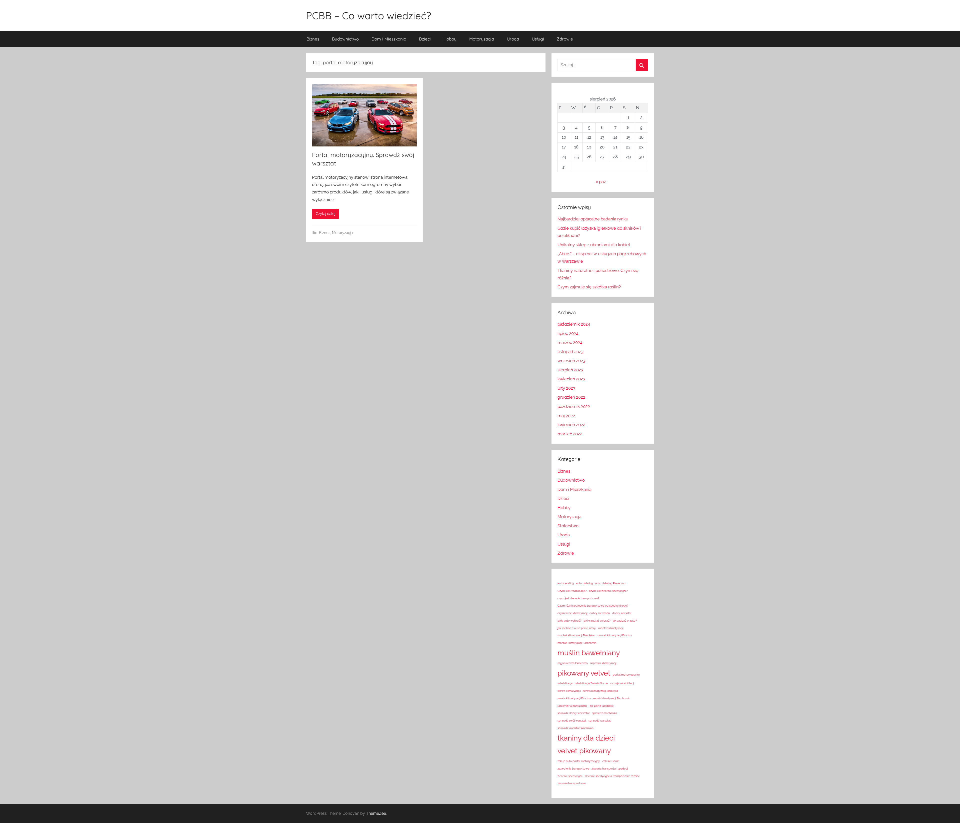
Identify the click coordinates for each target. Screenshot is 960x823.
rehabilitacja (565, 683)
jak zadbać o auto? (625, 620)
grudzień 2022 (571, 397)
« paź (601, 181)
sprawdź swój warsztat (572, 720)
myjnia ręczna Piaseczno (573, 663)
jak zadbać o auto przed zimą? (577, 628)
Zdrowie (565, 38)
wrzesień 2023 (571, 360)
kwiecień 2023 (571, 378)
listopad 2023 (571, 351)
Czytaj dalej (325, 213)
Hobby (450, 38)
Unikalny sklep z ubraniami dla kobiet (594, 244)
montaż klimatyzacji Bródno (614, 635)
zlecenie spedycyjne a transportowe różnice (612, 776)
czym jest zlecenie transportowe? (578, 598)
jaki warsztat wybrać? (597, 620)
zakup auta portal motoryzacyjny (579, 761)
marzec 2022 (570, 433)
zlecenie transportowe (572, 783)
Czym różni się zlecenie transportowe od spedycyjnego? (593, 605)
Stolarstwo (568, 525)
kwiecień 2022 (571, 424)
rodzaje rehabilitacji (622, 683)
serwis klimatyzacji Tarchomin (611, 698)
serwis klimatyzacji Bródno (574, 698)
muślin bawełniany (589, 652)
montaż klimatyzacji (610, 628)
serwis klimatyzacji (569, 690)
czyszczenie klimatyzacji (572, 613)
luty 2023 (566, 388)
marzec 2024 (570, 342)
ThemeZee (376, 813)
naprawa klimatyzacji (603, 663)
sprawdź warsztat (599, 720)
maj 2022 (566, 415)
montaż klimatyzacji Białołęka (576, 635)
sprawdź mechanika (604, 713)
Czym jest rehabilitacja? (572, 590)
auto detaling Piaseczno (610, 583)
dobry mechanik (600, 613)
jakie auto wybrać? (569, 620)
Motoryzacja (481, 38)
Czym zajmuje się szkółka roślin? (589, 286)
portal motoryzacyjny (626, 674)
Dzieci (425, 38)
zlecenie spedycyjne (570, 776)
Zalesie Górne (610, 761)
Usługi (538, 38)
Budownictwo (345, 38)
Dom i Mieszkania (389, 38)
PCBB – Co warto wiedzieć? (368, 15)
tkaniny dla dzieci (586, 738)
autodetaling (566, 583)
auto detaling (584, 583)
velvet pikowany (584, 750)
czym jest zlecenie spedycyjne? (608, 590)
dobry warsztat (622, 613)
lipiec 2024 (568, 333)
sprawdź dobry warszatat (574, 713)
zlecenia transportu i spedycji (610, 768)
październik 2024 (574, 324)
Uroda (513, 38)
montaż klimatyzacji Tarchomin (577, 642)
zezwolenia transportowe (573, 768)
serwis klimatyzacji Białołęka (600, 690)
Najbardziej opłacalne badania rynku (593, 218)
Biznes (312, 38)
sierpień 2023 (570, 369)
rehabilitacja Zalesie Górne (591, 683)
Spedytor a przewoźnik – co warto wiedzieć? (586, 705)
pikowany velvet (584, 673)
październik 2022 (574, 406)
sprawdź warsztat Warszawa (576, 728)
